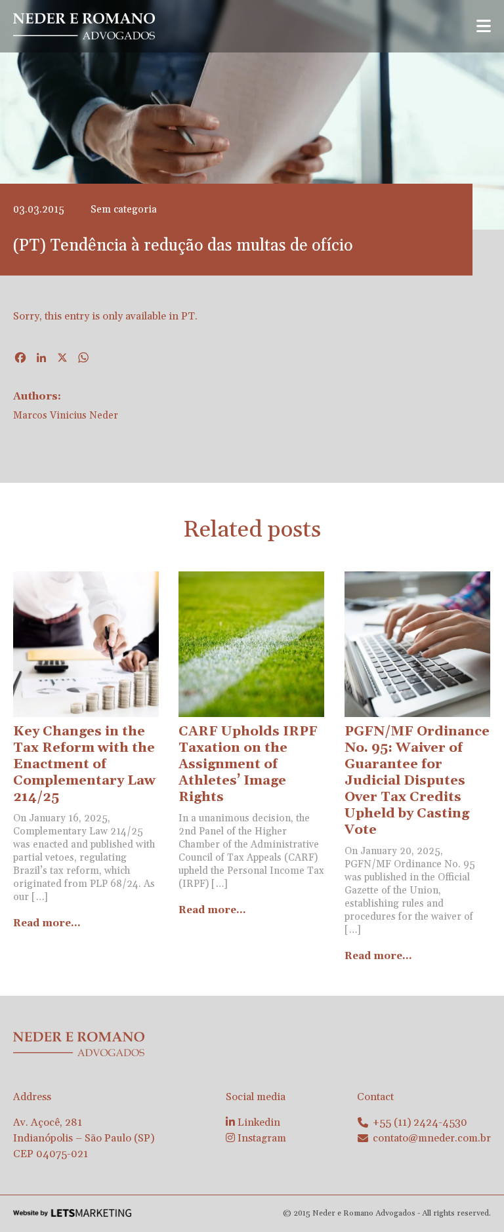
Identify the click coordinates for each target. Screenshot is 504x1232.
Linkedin (257, 1122)
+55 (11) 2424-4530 (420, 1122)
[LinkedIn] (41, 359)
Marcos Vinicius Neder (65, 415)
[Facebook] (20, 359)
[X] (62, 359)
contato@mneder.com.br (432, 1138)
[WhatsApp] (83, 359)
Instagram (260, 1138)
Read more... (47, 923)
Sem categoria (124, 209)
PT (188, 316)
